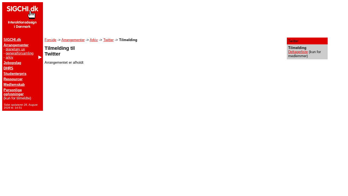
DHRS (8, 68)
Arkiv (94, 40)
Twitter (108, 40)
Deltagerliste (298, 52)
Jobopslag (12, 63)
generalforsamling (19, 53)
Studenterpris (15, 74)
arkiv (9, 57)
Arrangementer (16, 45)
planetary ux (15, 49)
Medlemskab (14, 84)
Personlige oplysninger (14, 92)
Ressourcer (13, 79)
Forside (50, 40)
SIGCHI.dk (12, 40)
